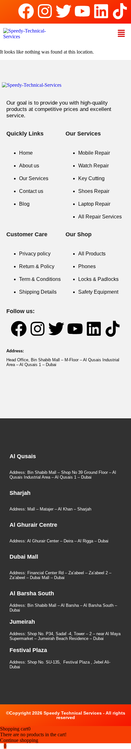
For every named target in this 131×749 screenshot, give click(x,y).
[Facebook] (26, 11)
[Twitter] (64, 11)
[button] (121, 34)
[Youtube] (82, 11)
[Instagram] (45, 11)
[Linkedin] (101, 11)
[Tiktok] (120, 11)
